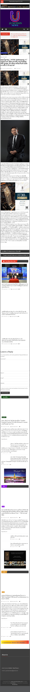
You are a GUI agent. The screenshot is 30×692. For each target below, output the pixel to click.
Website (2, 383)
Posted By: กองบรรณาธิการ (7, 68)
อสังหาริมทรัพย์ (4, 52)
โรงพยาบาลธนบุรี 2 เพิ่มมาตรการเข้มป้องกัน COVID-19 (15, 255)
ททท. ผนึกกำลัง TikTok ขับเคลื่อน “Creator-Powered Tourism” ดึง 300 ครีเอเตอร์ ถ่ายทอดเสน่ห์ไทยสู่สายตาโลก (14, 422)
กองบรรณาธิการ (15, 289)
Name (2, 372)
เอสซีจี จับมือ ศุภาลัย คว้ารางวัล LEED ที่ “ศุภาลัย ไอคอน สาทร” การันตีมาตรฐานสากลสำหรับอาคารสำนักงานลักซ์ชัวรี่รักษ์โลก (15, 313)
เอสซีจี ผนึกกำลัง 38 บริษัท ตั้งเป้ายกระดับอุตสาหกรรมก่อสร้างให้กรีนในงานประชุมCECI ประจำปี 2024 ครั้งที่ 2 (13, 340)
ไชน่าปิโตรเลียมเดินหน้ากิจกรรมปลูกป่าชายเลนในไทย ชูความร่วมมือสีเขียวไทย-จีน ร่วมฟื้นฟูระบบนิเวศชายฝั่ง (19, 624)
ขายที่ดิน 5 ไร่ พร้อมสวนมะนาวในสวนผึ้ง (11, 251)
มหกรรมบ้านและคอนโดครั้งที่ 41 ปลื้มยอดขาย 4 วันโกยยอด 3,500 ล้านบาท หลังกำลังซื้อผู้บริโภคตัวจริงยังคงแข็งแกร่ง (15, 286)
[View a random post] (27, 29)
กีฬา (3, 506)
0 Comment (18, 68)
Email (2, 378)
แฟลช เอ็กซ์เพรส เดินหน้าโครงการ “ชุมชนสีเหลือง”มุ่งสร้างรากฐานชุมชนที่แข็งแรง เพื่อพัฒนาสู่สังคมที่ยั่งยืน (19, 633)
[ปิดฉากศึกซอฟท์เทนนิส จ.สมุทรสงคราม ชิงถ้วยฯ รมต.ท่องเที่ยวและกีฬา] (5, 544)
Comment (3, 359)
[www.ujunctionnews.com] (15, 18)
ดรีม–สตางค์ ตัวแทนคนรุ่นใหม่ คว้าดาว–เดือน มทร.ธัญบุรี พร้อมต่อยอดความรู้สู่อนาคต (18, 35)
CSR (3, 592)
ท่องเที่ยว (4, 417)
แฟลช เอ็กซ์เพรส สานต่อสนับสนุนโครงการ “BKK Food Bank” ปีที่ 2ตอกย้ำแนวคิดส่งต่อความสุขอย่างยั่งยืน (15, 597)
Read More (4, 439)
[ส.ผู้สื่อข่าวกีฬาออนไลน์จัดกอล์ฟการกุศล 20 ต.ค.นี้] (5, 537)
